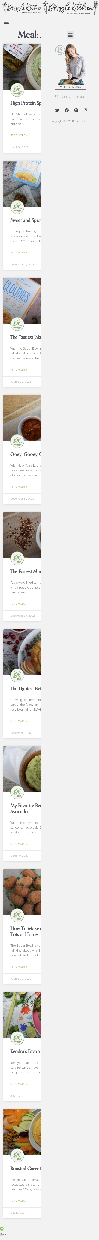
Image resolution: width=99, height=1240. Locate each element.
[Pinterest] (76, 110)
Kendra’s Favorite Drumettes (38, 1051)
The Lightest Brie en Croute (37, 689)
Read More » (18, 135)
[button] (6, 22)
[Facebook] (67, 110)
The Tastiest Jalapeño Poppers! (40, 337)
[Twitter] (57, 110)
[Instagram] (86, 110)
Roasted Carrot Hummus (35, 1168)
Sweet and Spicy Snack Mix (37, 220)
